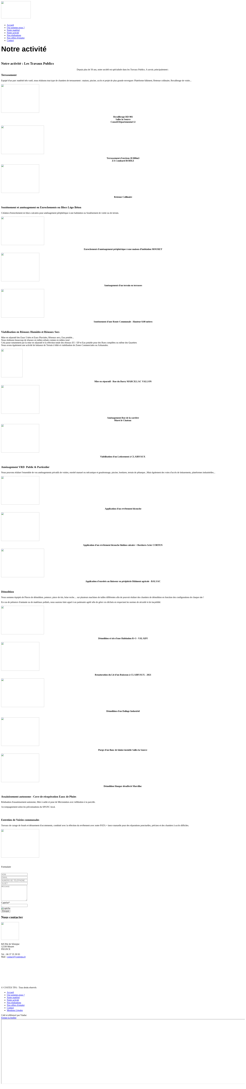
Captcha (5, 902)
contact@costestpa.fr (16, 957)
